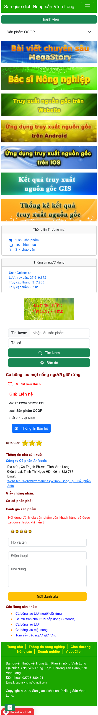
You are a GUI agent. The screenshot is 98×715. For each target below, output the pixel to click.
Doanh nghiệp (49, 651)
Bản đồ (51, 362)
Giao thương (81, 646)
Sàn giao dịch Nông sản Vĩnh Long (39, 6)
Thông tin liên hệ (33, 428)
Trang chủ (15, 646)
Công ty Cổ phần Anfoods (26, 460)
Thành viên (49, 19)
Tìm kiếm (51, 352)
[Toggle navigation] (87, 6)
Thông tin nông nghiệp (47, 646)
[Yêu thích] (10, 384)
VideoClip (73, 651)
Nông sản (24, 651)
